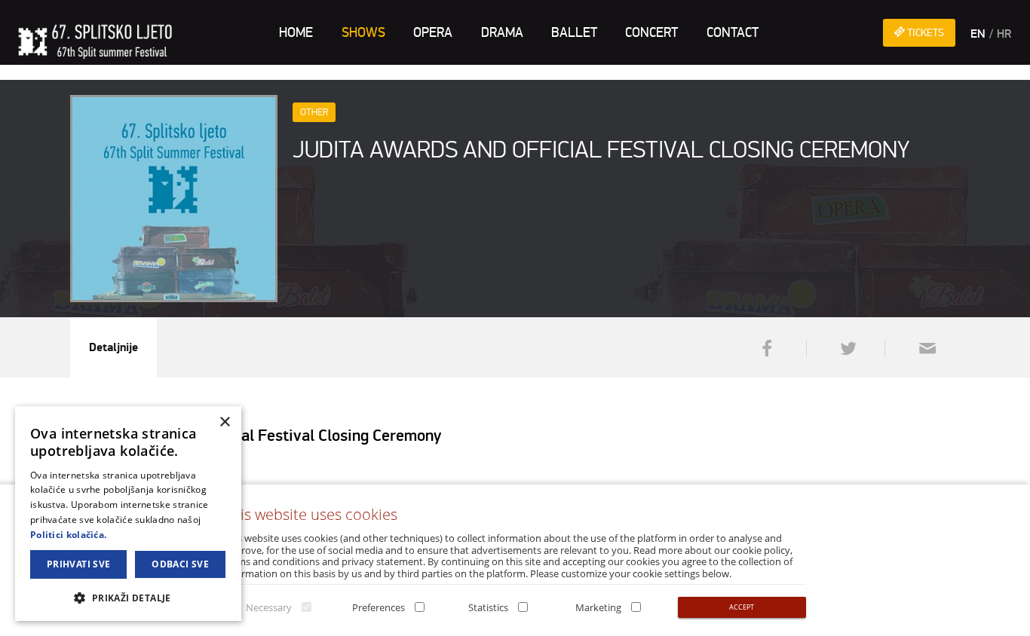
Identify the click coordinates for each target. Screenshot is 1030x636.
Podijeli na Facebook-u (765, 348)
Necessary (269, 607)
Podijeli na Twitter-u (843, 348)
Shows (363, 32)
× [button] (224, 422)
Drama (502, 32)
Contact (733, 32)
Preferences (378, 607)
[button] (128, 597)
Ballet (574, 32)
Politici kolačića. (68, 534)
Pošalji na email (922, 348)
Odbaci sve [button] (180, 564)
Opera (432, 32)
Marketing (598, 607)
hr (1004, 33)
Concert (651, 32)
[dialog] (128, 513)
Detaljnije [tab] (113, 347)
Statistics (488, 607)
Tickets (924, 32)
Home (296, 32)
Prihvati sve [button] (79, 564)
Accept (741, 607)
